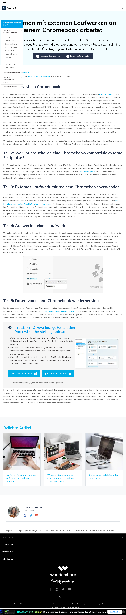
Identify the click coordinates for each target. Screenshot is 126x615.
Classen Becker (33, 507)
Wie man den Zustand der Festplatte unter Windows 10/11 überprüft (60, 478)
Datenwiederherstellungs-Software (59, 311)
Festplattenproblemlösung (39, 76)
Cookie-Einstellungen (60, 604)
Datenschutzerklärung (33, 604)
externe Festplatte (87, 171)
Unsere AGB (18, 604)
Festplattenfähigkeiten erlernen (35, 530)
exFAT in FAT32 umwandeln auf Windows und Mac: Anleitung (21, 478)
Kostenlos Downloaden (50, 56)
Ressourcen (14, 530)
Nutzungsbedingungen (78, 604)
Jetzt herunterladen (22, 373)
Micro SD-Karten (106, 94)
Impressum (47, 604)
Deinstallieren (107, 604)
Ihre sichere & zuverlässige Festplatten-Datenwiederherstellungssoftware (45, 329)
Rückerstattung (94, 604)
